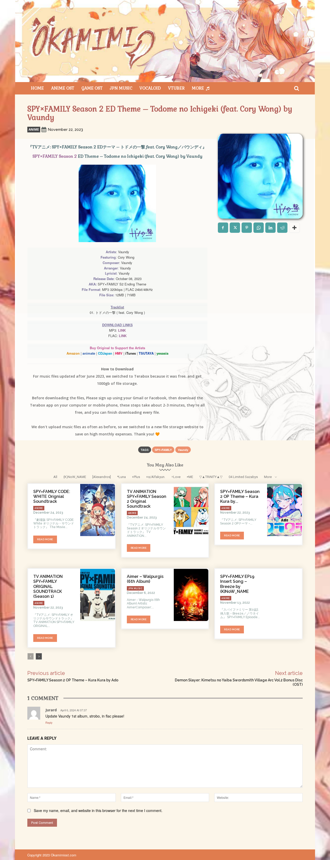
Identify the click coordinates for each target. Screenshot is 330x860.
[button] (296, 88)
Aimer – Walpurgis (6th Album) (145, 579)
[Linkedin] (270, 227)
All (55, 477)
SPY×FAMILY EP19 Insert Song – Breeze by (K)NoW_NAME (237, 584)
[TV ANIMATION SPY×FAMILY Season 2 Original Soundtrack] (191, 510)
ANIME (34, 129)
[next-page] (39, 656)
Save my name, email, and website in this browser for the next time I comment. (98, 810)
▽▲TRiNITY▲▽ (210, 477)
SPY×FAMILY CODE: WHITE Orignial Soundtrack (51, 496)
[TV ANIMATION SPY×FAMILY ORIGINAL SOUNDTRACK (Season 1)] (97, 595)
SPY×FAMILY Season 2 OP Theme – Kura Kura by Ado (72, 680)
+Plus (136, 477)
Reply (49, 722)
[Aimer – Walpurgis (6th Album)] (191, 595)
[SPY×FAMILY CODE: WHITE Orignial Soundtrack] (97, 510)
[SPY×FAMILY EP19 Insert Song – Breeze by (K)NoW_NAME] (284, 595)
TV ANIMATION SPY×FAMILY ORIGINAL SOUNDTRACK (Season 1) (48, 586)
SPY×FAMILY (163, 450)
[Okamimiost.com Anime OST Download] (165, 41)
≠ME (190, 477)
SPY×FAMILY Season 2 (54, 156)
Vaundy (183, 450)
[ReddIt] (282, 227)
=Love (175, 477)
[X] (235, 227)
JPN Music (135, 588)
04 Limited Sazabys (243, 477)
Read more (45, 539)
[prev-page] (30, 656)
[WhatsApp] (258, 227)
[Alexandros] (101, 477)
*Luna (121, 477)
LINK (122, 330)
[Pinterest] (247, 227)
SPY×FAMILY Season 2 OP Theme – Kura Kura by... (240, 496)
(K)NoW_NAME (74, 477)
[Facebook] (223, 227)
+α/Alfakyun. (155, 477)
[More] (294, 227)
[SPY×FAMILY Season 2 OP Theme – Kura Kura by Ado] (284, 510)
